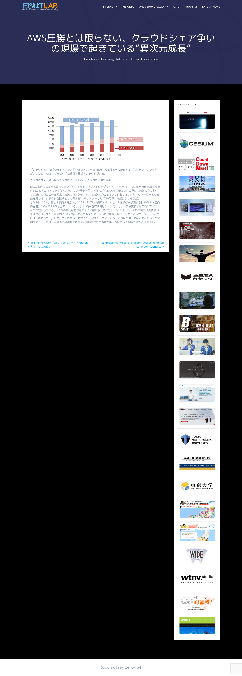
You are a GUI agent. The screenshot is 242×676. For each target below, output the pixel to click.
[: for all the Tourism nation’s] (197, 471)
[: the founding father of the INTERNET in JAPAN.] (197, 564)
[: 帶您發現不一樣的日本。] (197, 634)
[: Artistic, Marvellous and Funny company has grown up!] (197, 286)
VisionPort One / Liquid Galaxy (144, 6)
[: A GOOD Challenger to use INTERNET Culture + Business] (197, 402)
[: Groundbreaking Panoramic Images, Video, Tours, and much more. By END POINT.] (197, 309)
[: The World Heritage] (197, 239)
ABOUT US (191, 6)
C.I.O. (176, 6)
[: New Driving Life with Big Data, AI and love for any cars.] (197, 216)
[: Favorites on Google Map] (197, 518)
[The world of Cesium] (197, 152)
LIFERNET (109, 6)
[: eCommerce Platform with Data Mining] (197, 355)
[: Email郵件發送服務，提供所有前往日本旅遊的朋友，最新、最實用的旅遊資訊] (197, 611)
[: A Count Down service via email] (196, 169)
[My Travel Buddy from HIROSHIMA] (197, 332)
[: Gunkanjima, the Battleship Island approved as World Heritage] (197, 193)
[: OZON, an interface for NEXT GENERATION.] (197, 378)
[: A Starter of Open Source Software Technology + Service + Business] (197, 425)
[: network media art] (197, 588)
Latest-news (211, 6)
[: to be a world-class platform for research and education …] (197, 495)
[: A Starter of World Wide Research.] (197, 129)
